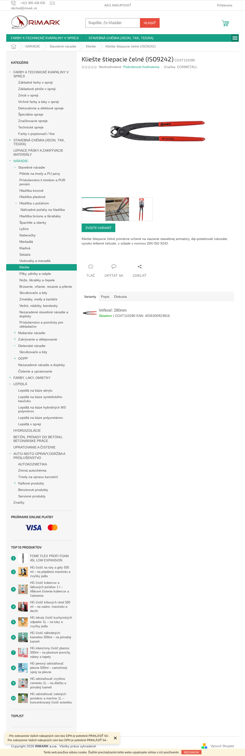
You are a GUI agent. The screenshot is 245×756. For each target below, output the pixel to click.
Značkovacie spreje (33, 121)
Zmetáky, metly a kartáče (38, 299)
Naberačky (27, 235)
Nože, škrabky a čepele (37, 280)
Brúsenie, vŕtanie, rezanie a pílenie (45, 286)
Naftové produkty (31, 483)
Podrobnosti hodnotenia (141, 67)
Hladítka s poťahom (34, 203)
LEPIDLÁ (20, 384)
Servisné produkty (31, 496)
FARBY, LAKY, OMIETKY (31, 378)
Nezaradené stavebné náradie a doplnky (43, 314)
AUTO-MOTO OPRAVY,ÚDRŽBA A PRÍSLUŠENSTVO (39, 456)
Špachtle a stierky (32, 222)
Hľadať (150, 23)
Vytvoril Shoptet (222, 746)
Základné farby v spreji (35, 82)
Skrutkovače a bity (33, 293)
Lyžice (24, 229)
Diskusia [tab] (120, 296)
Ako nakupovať (117, 5)
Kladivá (24, 248)
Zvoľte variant (98, 228)
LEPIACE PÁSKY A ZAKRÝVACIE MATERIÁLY (38, 152)
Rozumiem (191, 752)
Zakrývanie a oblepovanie (37, 339)
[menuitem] (45, 38)
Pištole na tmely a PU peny (39, 174)
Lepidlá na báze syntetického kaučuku (40, 399)
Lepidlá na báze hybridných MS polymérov (42, 409)
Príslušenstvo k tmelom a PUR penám (42, 182)
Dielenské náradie (31, 346)
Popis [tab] (105, 296)
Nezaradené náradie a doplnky (41, 365)
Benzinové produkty (33, 490)
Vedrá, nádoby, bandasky (38, 306)
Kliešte (24, 267)
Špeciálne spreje (30, 114)
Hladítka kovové (31, 190)
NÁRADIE (20, 161)
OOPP (23, 358)
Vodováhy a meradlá (34, 261)
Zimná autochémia (32, 470)
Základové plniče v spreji (37, 89)
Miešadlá (26, 242)
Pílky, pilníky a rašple (35, 274)
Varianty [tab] (90, 296)
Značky (18, 502)
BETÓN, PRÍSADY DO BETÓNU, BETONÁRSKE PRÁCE (38, 439)
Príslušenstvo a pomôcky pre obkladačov (41, 324)
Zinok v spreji (28, 95)
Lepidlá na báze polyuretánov (40, 418)
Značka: (180, 67)
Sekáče (25, 254)
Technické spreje (31, 127)
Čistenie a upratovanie (35, 371)
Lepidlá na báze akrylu (35, 390)
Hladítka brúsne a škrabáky (40, 216)
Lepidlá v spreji (29, 424)
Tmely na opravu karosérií (38, 477)
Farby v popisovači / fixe (36, 134)
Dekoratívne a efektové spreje (41, 108)
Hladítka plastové (32, 197)
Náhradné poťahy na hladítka (43, 210)
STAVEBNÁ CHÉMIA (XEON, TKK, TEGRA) (39, 142)
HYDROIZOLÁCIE (27, 430)
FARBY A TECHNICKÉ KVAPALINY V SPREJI (41, 74)
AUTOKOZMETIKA (32, 464)
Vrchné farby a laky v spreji (38, 102)
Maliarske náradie (31, 333)
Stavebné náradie (31, 167)
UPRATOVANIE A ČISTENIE (34, 447)
